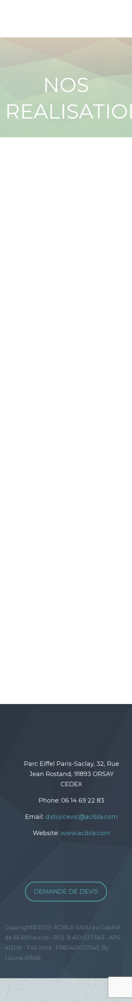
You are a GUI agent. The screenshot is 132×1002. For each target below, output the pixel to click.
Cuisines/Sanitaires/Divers (74, 291)
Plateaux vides (57, 266)
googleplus (82, 727)
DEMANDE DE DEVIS (66, 891)
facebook (62, 727)
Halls (68, 254)
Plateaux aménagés (65, 278)
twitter (42, 727)
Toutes (45, 254)
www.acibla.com (85, 833)
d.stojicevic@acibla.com (81, 817)
